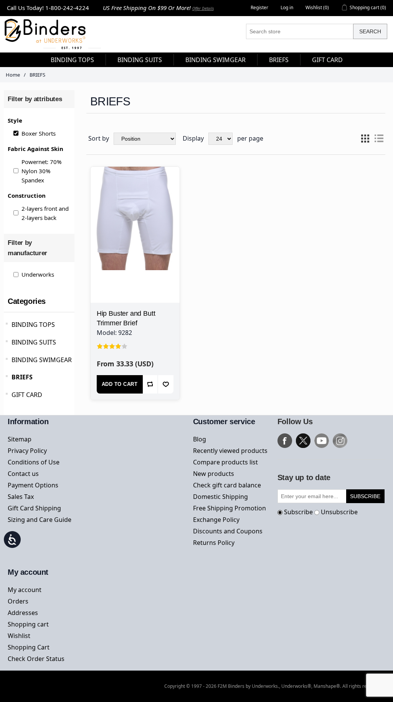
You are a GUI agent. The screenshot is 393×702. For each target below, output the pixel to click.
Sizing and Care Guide (39, 519)
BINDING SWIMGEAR (42, 360)
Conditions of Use (33, 462)
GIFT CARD (27, 394)
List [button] (378, 139)
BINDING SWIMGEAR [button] (215, 60)
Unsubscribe (339, 512)
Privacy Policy (27, 450)
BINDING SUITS (34, 342)
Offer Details (203, 8)
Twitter (303, 440)
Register (259, 7)
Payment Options (33, 485)
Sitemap (19, 439)
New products (213, 473)
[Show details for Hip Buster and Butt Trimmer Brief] (135, 211)
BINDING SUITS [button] (139, 60)
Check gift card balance (227, 485)
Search (370, 31)
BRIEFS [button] (279, 60)
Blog (199, 439)
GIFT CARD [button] (327, 60)
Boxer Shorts (38, 133)
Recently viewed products (230, 450)
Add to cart (120, 384)
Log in (287, 7)
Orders (18, 601)
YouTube (321, 440)
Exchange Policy (216, 519)
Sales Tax (21, 496)
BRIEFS (22, 377)
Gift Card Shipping (34, 508)
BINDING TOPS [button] (72, 60)
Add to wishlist (165, 384)
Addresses (23, 613)
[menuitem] (72, 60)
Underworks (37, 274)
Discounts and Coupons (228, 531)
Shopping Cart (29, 647)
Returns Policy (213, 542)
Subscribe (298, 512)
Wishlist (19, 636)
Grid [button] (365, 139)
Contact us (23, 473)
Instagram (340, 440)
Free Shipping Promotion (229, 508)
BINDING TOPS (33, 324)
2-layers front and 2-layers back (45, 213)
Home (13, 74)
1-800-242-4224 (67, 7)
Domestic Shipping (220, 496)
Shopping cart (28, 624)
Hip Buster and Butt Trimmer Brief (126, 318)
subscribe (365, 496)
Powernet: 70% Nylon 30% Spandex (41, 171)
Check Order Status (36, 659)
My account (24, 590)
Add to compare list (150, 384)
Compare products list (225, 462)
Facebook (284, 440)
